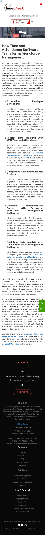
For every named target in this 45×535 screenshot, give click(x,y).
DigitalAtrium (34, 529)
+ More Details (22, 424)
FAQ (22, 459)
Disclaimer (22, 505)
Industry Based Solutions (22, 482)
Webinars (22, 465)
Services (22, 485)
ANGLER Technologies (20, 529)
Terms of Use (23, 502)
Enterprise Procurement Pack (22, 508)
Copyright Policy (22, 499)
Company (22, 453)
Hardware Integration (22, 476)
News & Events (22, 462)
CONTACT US (22, 392)
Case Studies (22, 479)
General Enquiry (22, 511)
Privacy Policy (22, 496)
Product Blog (23, 456)
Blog (16, 36)
